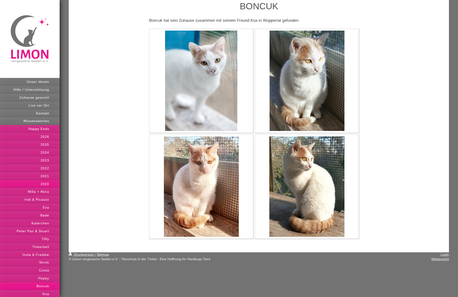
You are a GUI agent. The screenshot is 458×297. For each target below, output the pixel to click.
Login (445, 254)
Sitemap (103, 254)
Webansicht (440, 259)
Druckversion (84, 254)
